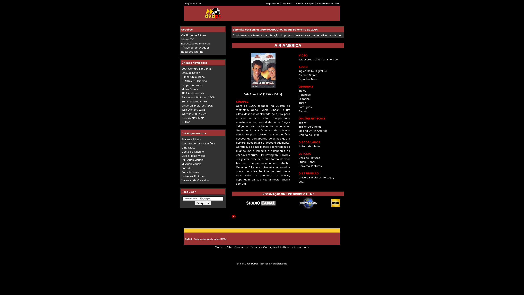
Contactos (286, 3)
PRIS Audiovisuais (193, 93)
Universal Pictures (193, 176)
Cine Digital (189, 147)
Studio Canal (307, 161)
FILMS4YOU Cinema (194, 81)
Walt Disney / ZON (193, 109)
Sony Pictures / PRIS (194, 101)
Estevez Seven (191, 72)
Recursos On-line (192, 51)
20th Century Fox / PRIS (197, 68)
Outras (186, 122)
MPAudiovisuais (191, 164)
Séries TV (187, 39)
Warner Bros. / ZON (194, 113)
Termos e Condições (304, 3)
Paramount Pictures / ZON (198, 97)
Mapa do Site (272, 3)
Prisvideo (187, 168)
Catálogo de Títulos (193, 35)
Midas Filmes (190, 89)
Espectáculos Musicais (195, 43)
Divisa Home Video (194, 155)
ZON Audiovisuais (193, 117)
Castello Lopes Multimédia (198, 143)
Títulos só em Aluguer (195, 47)
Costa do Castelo (193, 151)
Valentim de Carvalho (195, 180)
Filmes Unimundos (193, 76)
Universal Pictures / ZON (197, 105)
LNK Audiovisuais (192, 159)
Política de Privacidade (328, 3)
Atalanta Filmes (191, 139)
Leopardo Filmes (192, 85)
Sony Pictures (190, 172)
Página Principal (193, 3)
